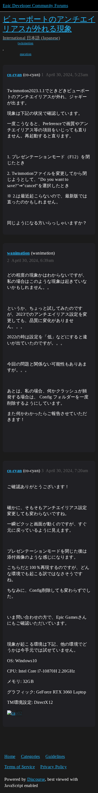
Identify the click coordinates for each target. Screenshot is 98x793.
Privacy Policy (53, 766)
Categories (30, 756)
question (26, 54)
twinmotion (25, 43)
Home (9, 756)
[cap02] (14, 713)
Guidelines (55, 756)
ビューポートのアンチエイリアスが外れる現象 (49, 23)
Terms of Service (19, 766)
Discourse (36, 779)
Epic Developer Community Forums (35, 5)
